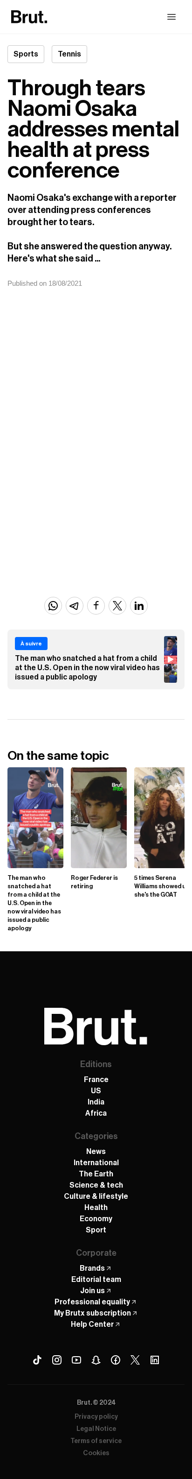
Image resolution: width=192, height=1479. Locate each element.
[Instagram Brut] (57, 1360)
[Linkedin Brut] (154, 1360)
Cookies (96, 1453)
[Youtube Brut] (76, 1360)
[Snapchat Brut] (96, 1360)
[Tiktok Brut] (37, 1360)
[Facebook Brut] (115, 1360)
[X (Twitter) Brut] (135, 1360)
